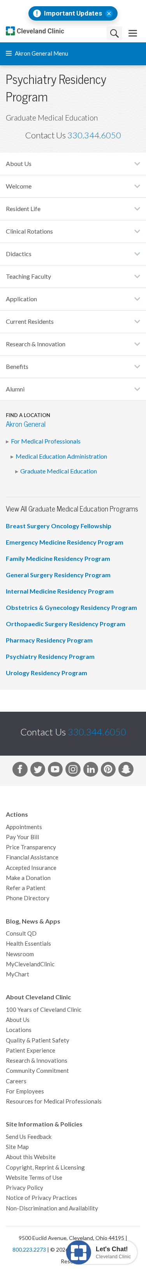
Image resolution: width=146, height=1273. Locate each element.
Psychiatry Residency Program (50, 656)
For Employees (25, 1091)
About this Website (31, 1157)
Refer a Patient (26, 888)
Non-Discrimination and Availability (52, 1208)
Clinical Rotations (29, 231)
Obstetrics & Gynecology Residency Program (71, 607)
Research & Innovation (35, 344)
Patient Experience (30, 1050)
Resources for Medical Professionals (54, 1101)
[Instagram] (72, 771)
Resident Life (23, 209)
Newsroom (20, 954)
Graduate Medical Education (58, 471)
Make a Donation (28, 878)
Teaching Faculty (28, 276)
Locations (19, 1030)
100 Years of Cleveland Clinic (43, 1009)
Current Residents (30, 321)
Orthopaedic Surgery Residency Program (65, 624)
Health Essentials (28, 943)
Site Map (17, 1147)
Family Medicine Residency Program (58, 558)
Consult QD (21, 933)
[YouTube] (55, 771)
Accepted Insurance (31, 867)
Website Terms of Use (34, 1177)
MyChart (17, 974)
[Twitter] (37, 771)
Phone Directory (27, 898)
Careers (16, 1081)
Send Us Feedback (28, 1136)
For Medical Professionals (46, 441)
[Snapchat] (125, 771)
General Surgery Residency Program (58, 575)
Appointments (24, 827)
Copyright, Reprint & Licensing (45, 1167)
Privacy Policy (24, 1187)
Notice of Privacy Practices (41, 1197)
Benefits (17, 366)
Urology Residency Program (46, 673)
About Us (19, 164)
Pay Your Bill (22, 837)
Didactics (19, 254)
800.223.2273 (29, 1249)
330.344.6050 (94, 135)
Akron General (26, 424)
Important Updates (73, 13)
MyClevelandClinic (30, 964)
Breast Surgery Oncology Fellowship (58, 526)
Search (114, 33)
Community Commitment (37, 1070)
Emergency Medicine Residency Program (64, 542)
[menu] (132, 33)
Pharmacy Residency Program (49, 640)
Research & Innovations (36, 1060)
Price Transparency (31, 847)
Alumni (15, 389)
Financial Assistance (32, 857)
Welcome (19, 186)
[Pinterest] (108, 771)
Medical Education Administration (61, 456)
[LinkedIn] (90, 771)
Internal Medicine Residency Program (60, 591)
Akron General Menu (41, 53)
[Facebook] (19, 771)
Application (21, 299)
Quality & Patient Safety (37, 1040)
